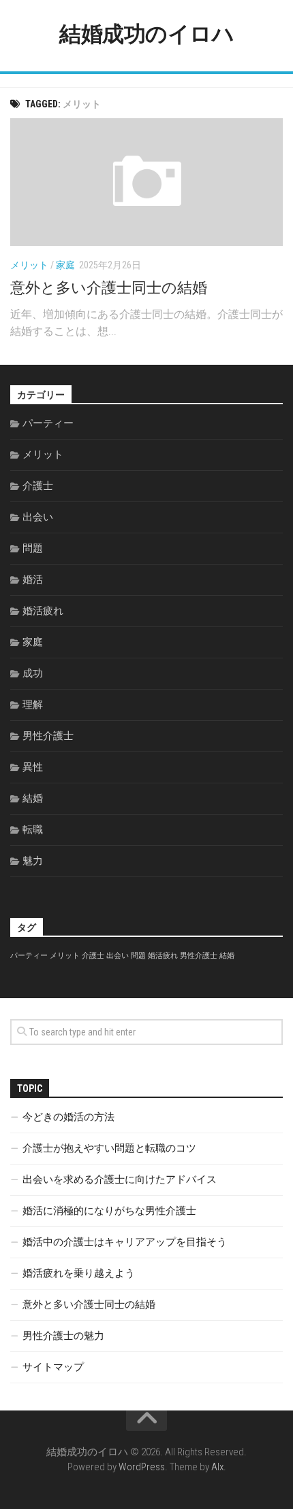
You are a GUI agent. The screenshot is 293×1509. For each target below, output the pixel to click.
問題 (32, 548)
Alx (217, 1467)
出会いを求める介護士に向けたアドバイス (119, 1179)
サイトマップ (53, 1367)
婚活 (32, 579)
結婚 (32, 798)
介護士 (37, 486)
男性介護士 (48, 736)
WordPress (142, 1467)
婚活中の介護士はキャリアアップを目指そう (124, 1242)
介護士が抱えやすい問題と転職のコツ (109, 1148)
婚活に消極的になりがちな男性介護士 (109, 1211)
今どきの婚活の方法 (68, 1117)
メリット (29, 265)
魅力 (32, 861)
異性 (32, 767)
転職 (32, 829)
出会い (37, 517)
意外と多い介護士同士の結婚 (108, 287)
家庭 (65, 265)
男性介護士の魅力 (63, 1336)
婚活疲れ (42, 611)
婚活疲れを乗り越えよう (78, 1273)
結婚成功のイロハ (146, 34)
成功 (32, 673)
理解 (32, 704)
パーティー (48, 423)
